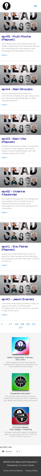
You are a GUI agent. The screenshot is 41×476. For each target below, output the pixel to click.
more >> (5, 55)
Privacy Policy (31, 470)
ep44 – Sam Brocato (17, 89)
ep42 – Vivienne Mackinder (13, 193)
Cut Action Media (26, 465)
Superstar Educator (21, 393)
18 (16, 324)
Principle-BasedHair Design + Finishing (20, 428)
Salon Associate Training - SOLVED (20, 358)
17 (10, 324)
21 (34, 324)
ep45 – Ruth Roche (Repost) (16, 38)
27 (21, 327)
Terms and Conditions (13, 470)
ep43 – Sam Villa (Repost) (14, 140)
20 (28, 324)
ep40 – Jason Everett (18, 299)
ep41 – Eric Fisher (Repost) (15, 248)
